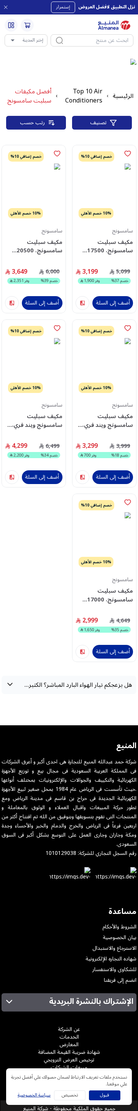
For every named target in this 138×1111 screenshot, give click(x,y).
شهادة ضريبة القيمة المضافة (69, 1052)
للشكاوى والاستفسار (114, 969)
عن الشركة (69, 1029)
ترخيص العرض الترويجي (69, 1059)
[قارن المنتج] (82, 303)
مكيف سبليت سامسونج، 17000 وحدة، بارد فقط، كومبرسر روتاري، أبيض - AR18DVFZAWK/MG (104, 595)
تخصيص (70, 1095)
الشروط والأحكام (119, 927)
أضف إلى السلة (113, 302)
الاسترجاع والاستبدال (114, 948)
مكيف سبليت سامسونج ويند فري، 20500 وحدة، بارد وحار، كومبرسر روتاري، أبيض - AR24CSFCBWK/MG (34, 420)
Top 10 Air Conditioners (83, 96)
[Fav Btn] (127, 153)
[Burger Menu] (11, 25)
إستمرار (63, 7)
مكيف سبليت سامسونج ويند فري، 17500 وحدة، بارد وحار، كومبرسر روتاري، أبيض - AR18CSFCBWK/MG (104, 420)
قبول (104, 1095)
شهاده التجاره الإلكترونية (110, 959)
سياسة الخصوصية (34, 1095)
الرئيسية (123, 96)
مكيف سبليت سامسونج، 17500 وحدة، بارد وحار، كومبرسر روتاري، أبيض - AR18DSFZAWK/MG (104, 246)
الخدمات (69, 1036)
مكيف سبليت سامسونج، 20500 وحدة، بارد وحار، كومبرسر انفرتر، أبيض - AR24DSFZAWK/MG (34, 246)
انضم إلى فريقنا (120, 980)
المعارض (69, 1044)
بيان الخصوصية (119, 937)
